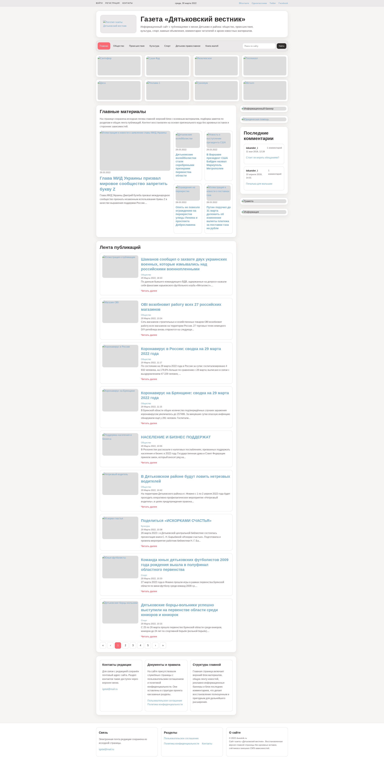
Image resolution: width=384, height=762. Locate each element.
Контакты (127, 3)
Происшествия (136, 46)
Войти (99, 3)
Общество (118, 46)
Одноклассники (259, 3)
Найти (281, 46)
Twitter (273, 3)
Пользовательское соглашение (164, 700)
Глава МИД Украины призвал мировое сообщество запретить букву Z (133, 183)
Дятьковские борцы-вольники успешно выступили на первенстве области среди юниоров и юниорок (179, 610)
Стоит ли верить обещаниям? (262, 157)
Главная (104, 46)
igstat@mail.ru (110, 689)
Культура (154, 46)
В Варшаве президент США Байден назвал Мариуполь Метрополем (217, 161)
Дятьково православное (188, 46)
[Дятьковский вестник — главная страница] (118, 24)
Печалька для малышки (259, 183)
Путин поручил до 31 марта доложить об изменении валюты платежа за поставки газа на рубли (219, 218)
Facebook (283, 3)
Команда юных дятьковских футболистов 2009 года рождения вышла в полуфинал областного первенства (184, 565)
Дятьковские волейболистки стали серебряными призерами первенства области (186, 165)
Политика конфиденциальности (165, 704)
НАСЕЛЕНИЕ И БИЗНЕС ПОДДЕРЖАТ (176, 437)
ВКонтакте (244, 3)
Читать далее (149, 291)
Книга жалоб (212, 46)
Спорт (167, 46)
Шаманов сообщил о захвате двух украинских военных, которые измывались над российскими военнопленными (184, 264)
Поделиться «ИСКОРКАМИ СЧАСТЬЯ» (176, 520)
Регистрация (112, 3)
